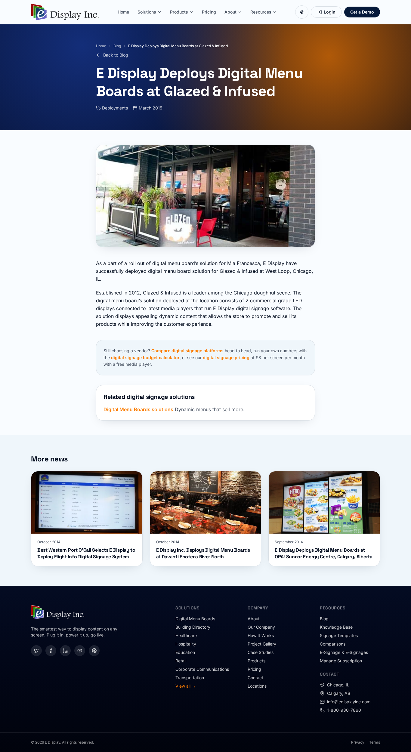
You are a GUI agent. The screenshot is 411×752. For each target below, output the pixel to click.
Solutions (147, 11)
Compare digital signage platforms (187, 350)
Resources (260, 11)
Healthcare (186, 635)
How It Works (261, 635)
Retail (180, 660)
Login (329, 11)
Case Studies (260, 652)
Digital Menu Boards (195, 618)
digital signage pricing (226, 357)
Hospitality (185, 643)
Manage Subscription (341, 660)
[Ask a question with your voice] (301, 12)
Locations (257, 686)
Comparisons (332, 643)
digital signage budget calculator (145, 357)
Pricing (209, 11)
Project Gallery (262, 643)
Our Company (261, 627)
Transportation (189, 677)
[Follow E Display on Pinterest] (94, 650)
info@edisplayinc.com (348, 701)
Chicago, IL (338, 684)
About (230, 11)
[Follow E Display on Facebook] (50, 650)
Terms (374, 742)
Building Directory (192, 627)
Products (179, 11)
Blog (117, 46)
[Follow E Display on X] (36, 650)
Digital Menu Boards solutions (138, 409)
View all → (185, 686)
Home (123, 11)
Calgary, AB (338, 693)
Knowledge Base (336, 627)
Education (185, 652)
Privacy (357, 742)
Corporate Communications (202, 669)
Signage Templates (339, 635)
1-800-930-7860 (344, 710)
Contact (255, 677)
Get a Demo (362, 11)
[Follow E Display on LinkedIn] (65, 650)
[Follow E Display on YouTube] (79, 650)
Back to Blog (115, 54)
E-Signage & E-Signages (344, 652)
